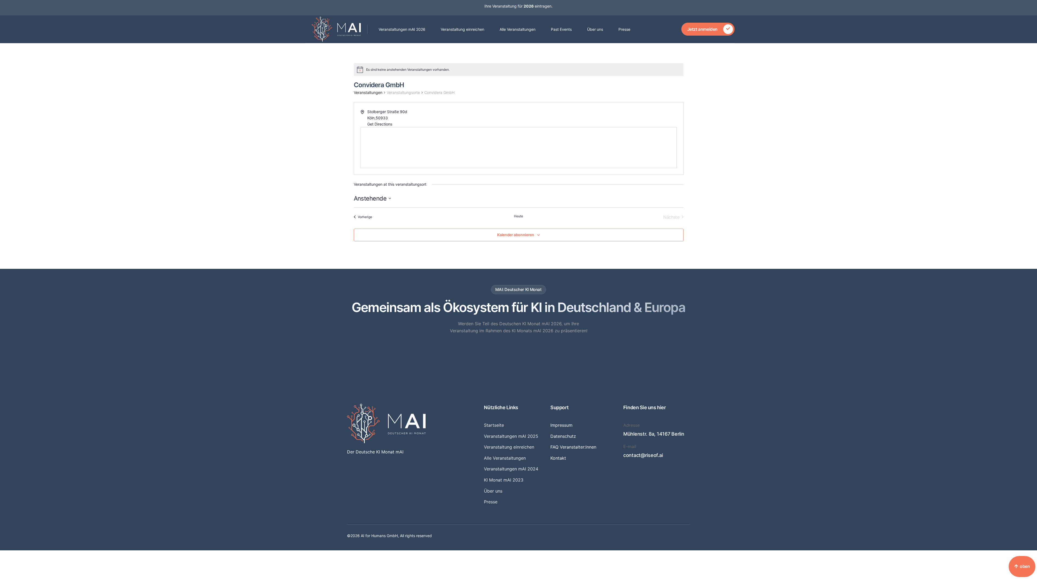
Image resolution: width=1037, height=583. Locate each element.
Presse (624, 29)
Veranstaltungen (368, 92)
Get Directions (379, 124)
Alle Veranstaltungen (518, 29)
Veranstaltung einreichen (462, 29)
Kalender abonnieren (515, 235)
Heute (518, 216)
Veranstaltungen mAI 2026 (402, 29)
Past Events (561, 29)
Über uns (595, 29)
